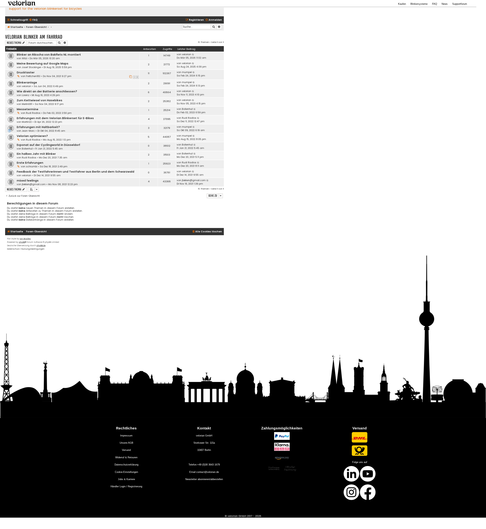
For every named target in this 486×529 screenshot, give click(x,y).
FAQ (434, 3)
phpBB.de (41, 245)
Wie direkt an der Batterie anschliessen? (47, 91)
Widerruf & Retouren (126, 457)
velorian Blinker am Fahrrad (33, 37)
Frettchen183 (33, 76)
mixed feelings (28, 180)
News (445, 3)
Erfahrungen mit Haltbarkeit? (38, 127)
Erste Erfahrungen (30, 163)
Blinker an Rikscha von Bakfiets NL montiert (49, 55)
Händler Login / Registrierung (126, 486)
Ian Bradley (25, 238)
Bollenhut (187, 109)
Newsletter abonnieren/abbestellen (204, 479)
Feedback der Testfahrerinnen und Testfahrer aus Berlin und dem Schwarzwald (75, 172)
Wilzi (24, 58)
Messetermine (27, 109)
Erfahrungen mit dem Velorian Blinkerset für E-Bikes (55, 118)
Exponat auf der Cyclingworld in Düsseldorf (48, 145)
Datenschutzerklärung (126, 464)
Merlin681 (27, 104)
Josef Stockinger (31, 67)
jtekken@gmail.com (34, 184)
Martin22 (27, 121)
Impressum (126, 435)
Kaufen (402, 3)
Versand (126, 450)
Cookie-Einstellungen (126, 472)
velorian (186, 54)
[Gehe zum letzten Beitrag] (193, 54)
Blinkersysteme (419, 3)
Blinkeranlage (27, 82)
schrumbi (31, 166)
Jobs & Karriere (126, 479)
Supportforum (459, 3)
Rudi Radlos (33, 113)
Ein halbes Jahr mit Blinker (36, 154)
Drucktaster (26, 72)
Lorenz (25, 95)
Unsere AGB (126, 442)
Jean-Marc (28, 130)
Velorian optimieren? (32, 136)
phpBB (22, 242)
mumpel (187, 72)
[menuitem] (33, 20)
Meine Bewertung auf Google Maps (42, 63)
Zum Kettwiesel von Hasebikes (39, 100)
